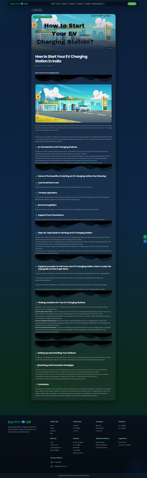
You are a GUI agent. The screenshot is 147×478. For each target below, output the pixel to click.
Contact (75, 431)
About (58, 4)
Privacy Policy (122, 442)
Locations (76, 425)
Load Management (55, 447)
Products (64, 4)
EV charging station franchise (61, 187)
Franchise (88, 4)
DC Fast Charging (78, 442)
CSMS (52, 442)
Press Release (100, 428)
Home (53, 4)
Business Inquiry (100, 442)
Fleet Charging (54, 450)
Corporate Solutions (101, 447)
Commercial (76, 450)
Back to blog (38, 10)
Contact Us (132, 3)
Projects (80, 4)
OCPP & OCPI (54, 445)
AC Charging (76, 445)
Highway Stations (78, 453)
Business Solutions (97, 4)
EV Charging (76, 428)
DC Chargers (122, 428)
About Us (98, 425)
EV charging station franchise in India (90, 163)
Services (72, 4)
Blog (51, 433)
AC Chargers (122, 425)
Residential (76, 447)
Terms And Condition (125, 445)
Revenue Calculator (101, 445)
